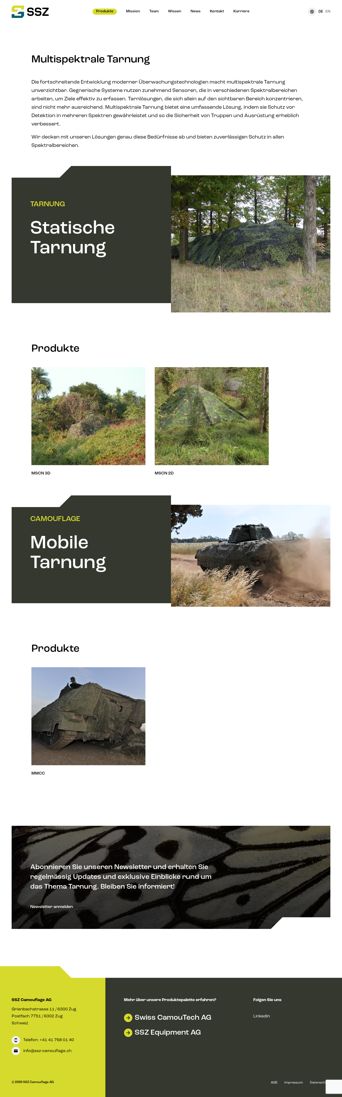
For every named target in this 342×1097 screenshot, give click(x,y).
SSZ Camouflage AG (31, 1000)
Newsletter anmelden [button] (51, 907)
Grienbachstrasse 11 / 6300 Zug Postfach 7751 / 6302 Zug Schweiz (44, 1016)
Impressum (293, 1082)
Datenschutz (320, 1082)
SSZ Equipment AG (168, 1032)
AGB (274, 1082)
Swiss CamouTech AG (173, 1018)
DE (321, 12)
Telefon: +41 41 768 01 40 (48, 1040)
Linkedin (261, 1016)
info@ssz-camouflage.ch (47, 1051)
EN (327, 12)
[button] (105, 11)
